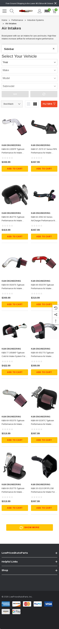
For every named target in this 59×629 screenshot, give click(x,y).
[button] (47, 11)
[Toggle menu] (4, 10)
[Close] (55, 3)
